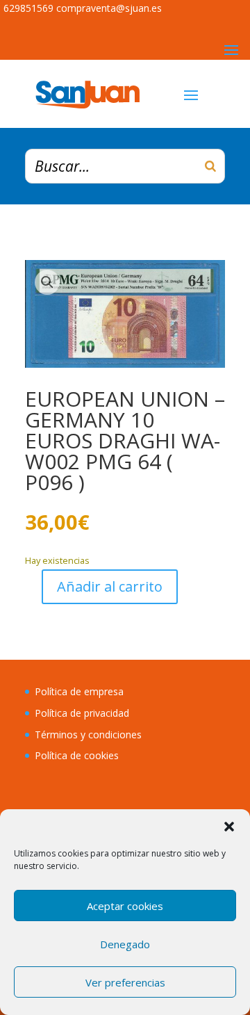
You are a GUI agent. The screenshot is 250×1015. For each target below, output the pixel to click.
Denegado (125, 944)
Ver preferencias (125, 982)
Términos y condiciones (88, 734)
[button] (229, 827)
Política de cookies (77, 755)
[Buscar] (210, 166)
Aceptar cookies (125, 906)
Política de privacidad (82, 713)
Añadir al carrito (109, 586)
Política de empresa (79, 691)
